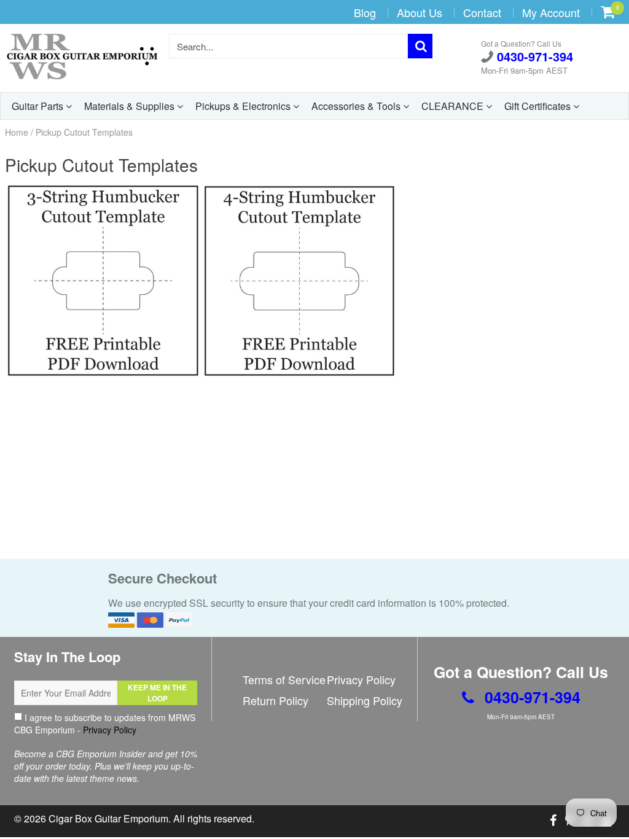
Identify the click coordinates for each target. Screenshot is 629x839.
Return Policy (275, 700)
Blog (365, 12)
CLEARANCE (453, 106)
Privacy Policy (109, 730)
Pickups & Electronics (244, 106)
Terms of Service (284, 679)
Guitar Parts (39, 106)
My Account (551, 12)
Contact (482, 12)
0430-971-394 (533, 57)
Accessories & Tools (357, 106)
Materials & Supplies (130, 106)
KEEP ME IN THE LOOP (157, 693)
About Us (419, 12)
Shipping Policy (364, 700)
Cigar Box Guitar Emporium (108, 818)
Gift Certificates (538, 106)
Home (16, 132)
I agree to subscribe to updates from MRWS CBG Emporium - (104, 723)
